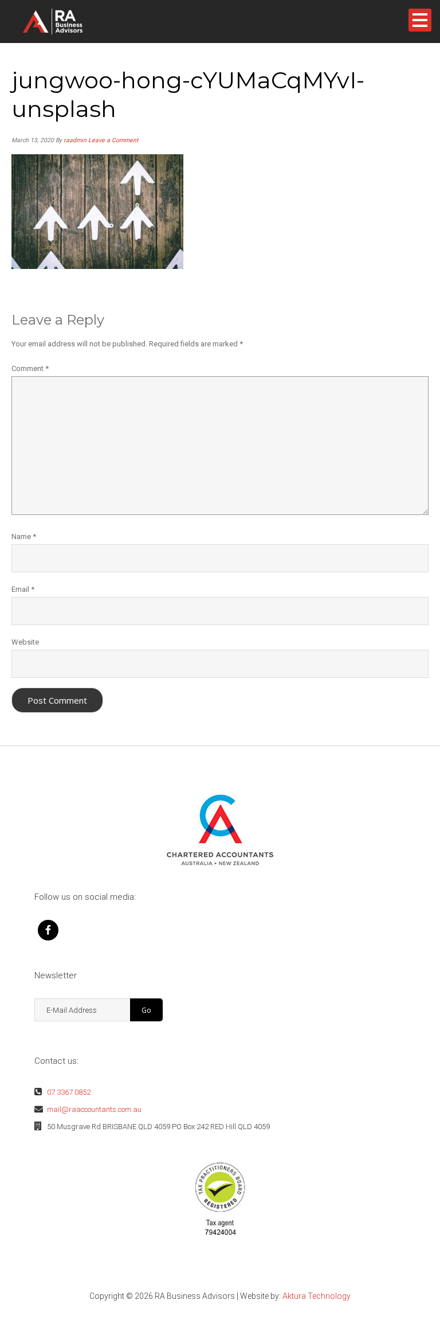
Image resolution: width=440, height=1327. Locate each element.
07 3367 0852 (69, 1092)
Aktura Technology (316, 1296)
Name (23, 536)
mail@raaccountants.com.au (94, 1109)
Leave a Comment (113, 140)
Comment (30, 368)
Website (25, 642)
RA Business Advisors (71, 21)
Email (22, 589)
